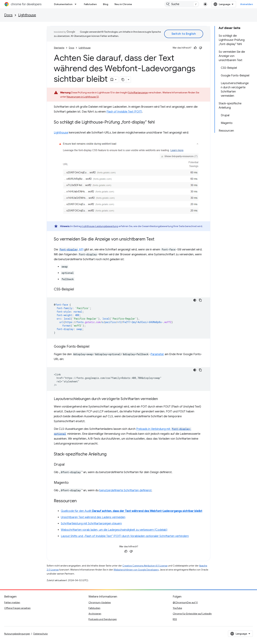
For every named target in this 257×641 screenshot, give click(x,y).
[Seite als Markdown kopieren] (123, 80)
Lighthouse (27, 15)
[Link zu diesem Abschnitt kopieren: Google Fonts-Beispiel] (92, 347)
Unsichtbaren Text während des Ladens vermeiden (93, 517)
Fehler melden (12, 602)
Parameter (157, 354)
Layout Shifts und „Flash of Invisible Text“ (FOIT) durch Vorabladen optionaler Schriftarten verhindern (125, 536)
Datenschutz (40, 633)
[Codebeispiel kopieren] (200, 300)
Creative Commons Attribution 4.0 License (144, 565)
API (71, 249)
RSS (175, 619)
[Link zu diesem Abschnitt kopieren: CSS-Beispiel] (77, 289)
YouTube (177, 608)
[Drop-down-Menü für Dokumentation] (76, 4)
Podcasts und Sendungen (102, 619)
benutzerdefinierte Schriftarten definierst (125, 490)
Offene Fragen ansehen (17, 608)
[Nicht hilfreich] (200, 47)
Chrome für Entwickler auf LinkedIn (192, 613)
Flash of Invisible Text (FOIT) (124, 111)
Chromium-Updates (99, 602)
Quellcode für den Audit (131, 511)
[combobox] (181, 4)
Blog (105, 4)
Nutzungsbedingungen (17, 633)
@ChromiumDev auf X (185, 602)
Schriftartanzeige (138, 92)
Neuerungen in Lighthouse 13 (83, 96)
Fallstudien (90, 4)
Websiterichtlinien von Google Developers (136, 569)
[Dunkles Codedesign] (195, 300)
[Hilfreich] (195, 47)
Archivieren (94, 613)
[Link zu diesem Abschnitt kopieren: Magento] (72, 483)
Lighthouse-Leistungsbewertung (100, 226)
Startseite (59, 47)
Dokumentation (63, 4)
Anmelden (246, 4)
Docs (8, 15)
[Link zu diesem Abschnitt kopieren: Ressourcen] (80, 501)
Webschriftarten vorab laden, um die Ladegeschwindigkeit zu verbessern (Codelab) (114, 530)
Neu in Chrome (123, 4)
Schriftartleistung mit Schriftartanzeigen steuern (91, 523)
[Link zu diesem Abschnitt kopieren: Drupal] (68, 465)
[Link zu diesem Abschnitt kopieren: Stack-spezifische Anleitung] (109, 454)
